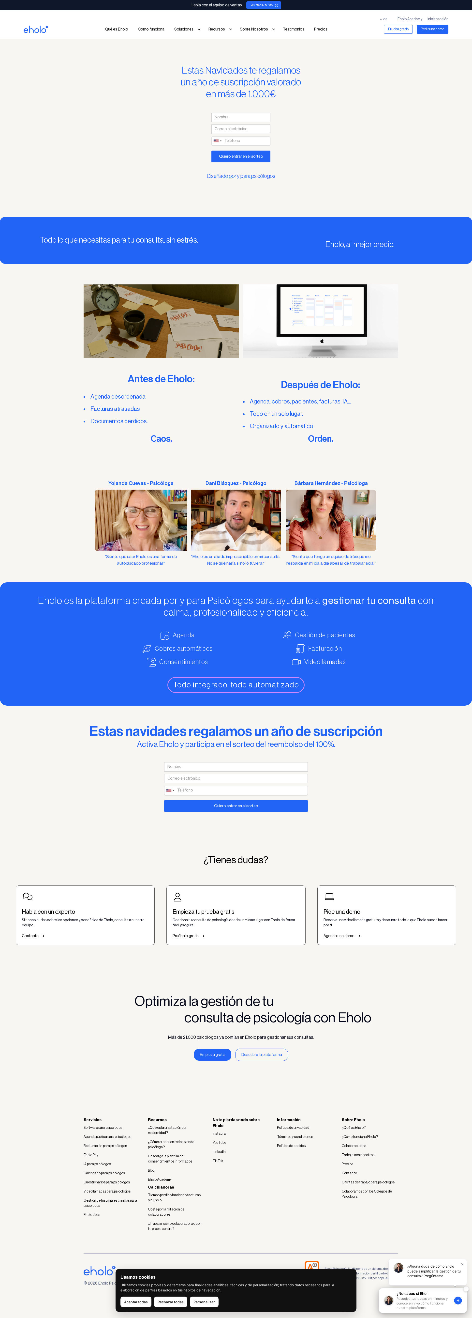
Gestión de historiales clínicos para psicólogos (110, 1203)
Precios (320, 29)
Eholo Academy (410, 19)
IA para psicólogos (97, 1164)
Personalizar (204, 1302)
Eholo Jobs (92, 1215)
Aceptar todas (136, 1302)
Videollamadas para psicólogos (107, 1191)
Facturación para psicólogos (105, 1146)
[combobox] (217, 141)
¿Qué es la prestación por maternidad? (167, 1130)
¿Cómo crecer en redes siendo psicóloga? (171, 1144)
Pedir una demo (432, 29)
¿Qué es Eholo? (354, 1128)
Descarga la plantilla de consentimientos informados (170, 1159)
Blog (151, 1170)
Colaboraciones (354, 1146)
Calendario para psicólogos (104, 1173)
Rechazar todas (171, 1302)
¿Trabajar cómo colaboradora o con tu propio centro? (175, 1226)
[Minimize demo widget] (466, 1284)
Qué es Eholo (116, 29)
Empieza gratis (212, 1055)
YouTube (219, 1143)
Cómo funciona (151, 29)
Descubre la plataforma (261, 1055)
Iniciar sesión (438, 19)
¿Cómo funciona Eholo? (360, 1137)
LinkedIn (219, 1152)
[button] (385, 19)
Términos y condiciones (295, 1137)
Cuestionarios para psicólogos (107, 1182)
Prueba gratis (398, 29)
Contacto (349, 1173)
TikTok (218, 1161)
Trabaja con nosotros (358, 1155)
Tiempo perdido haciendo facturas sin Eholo (174, 1198)
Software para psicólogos (103, 1128)
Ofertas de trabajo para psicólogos (368, 1182)
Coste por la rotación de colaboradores (166, 1212)
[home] (36, 32)
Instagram (220, 1133)
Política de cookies (291, 1146)
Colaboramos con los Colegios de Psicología (367, 1194)
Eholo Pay (91, 1155)
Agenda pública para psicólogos (107, 1137)
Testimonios (293, 29)
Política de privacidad (293, 1128)
